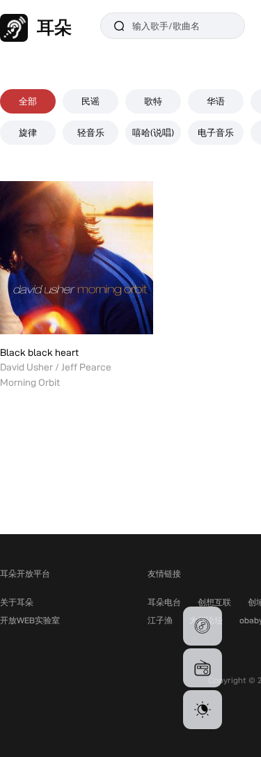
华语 (216, 101)
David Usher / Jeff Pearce (55, 367)
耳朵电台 (164, 602)
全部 (28, 101)
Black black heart (39, 352)
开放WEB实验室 (30, 620)
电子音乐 (216, 132)
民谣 (90, 101)
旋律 (28, 132)
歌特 (153, 101)
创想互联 (214, 602)
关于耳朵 (16, 602)
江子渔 (160, 620)
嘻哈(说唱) (153, 132)
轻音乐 (90, 132)
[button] (202, 626)
